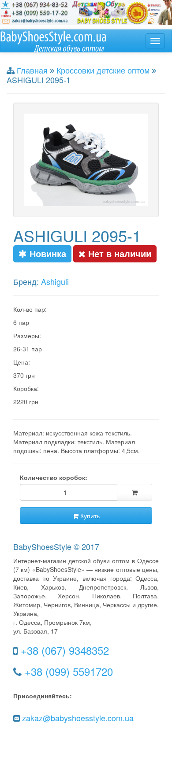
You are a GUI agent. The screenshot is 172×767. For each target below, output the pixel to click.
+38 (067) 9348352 (65, 650)
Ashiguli (55, 281)
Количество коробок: (53, 477)
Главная (32, 70)
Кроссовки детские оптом (103, 70)
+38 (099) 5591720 (69, 671)
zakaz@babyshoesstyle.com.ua (78, 717)
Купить (89, 515)
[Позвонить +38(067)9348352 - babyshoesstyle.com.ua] (86, 11)
